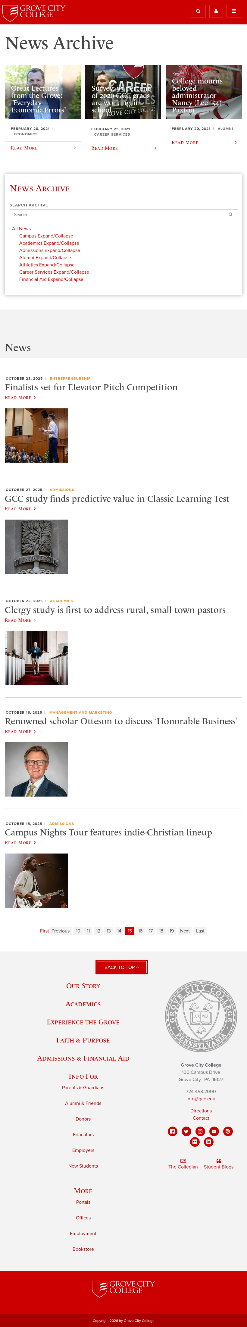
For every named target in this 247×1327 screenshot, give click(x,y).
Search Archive (29, 205)
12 (98, 931)
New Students (83, 1166)
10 (78, 931)
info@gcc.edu (200, 1099)
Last (200, 931)
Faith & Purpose (83, 1040)
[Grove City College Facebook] (172, 1131)
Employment (83, 1234)
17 (151, 931)
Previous (61, 931)
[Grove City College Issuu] (228, 1131)
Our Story (83, 986)
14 (119, 931)
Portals (83, 1202)
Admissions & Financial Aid (83, 1058)
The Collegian (183, 1167)
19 (172, 931)
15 (130, 931)
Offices (83, 1218)
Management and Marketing (80, 712)
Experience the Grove (83, 1022)
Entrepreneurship (70, 378)
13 (109, 931)
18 (161, 931)
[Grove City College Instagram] (200, 1131)
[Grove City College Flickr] (195, 1142)
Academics (61, 601)
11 (88, 931)
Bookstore (83, 1249)
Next (185, 931)
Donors (83, 1119)
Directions (201, 1111)
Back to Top (120, 967)
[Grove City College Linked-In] (209, 1142)
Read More (18, 397)
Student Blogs (218, 1167)
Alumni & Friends (83, 1103)
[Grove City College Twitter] (186, 1131)
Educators (83, 1135)
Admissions (62, 490)
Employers (83, 1150)
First (44, 931)
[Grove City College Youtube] (214, 1131)
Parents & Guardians (83, 1088)
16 (140, 931)
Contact (201, 1118)
